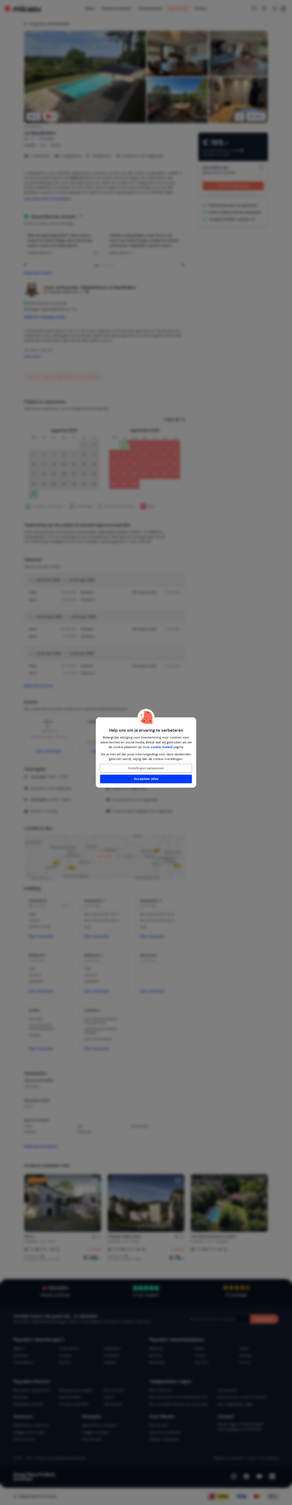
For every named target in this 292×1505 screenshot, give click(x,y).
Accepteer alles (146, 779)
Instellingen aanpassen (146, 768)
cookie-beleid (162, 747)
